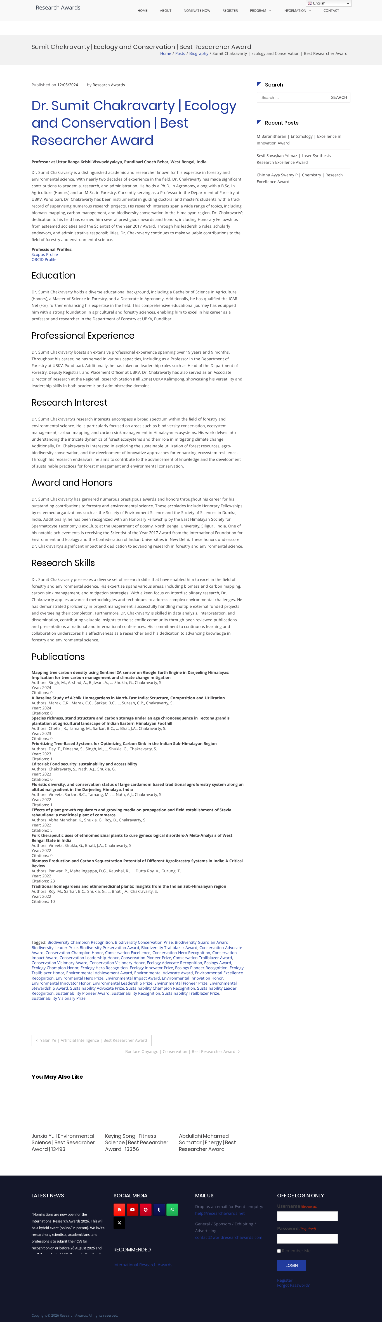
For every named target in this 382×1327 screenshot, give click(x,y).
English (318, 3)
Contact (331, 10)
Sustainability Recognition (136, 993)
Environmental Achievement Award (99, 972)
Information (295, 10)
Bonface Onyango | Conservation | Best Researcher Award (180, 1051)
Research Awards (58, 7)
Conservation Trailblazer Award (202, 957)
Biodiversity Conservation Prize (144, 942)
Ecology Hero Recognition (104, 967)
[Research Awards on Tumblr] (159, 1210)
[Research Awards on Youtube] (132, 1210)
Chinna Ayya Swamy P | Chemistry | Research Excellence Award (300, 178)
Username (297, 1206)
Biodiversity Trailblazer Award (169, 947)
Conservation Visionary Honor (117, 962)
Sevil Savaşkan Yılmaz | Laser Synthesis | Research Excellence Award (295, 159)
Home (143, 10)
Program (258, 10)
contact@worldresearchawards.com (228, 1237)
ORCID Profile (44, 259)
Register (230, 10)
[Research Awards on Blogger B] (119, 1210)
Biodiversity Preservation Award (109, 947)
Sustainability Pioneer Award (83, 993)
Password (296, 1229)
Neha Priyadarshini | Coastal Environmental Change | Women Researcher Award (207, 1145)
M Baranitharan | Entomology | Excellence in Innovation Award (299, 140)
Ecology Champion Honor (55, 967)
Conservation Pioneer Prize (146, 957)
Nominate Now (197, 10)
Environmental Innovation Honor (192, 978)
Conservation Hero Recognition (181, 952)
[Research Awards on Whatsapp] (172, 1210)
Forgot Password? (293, 1285)
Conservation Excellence (127, 952)
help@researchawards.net (220, 1213)
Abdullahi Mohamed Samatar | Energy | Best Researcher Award (133, 1142)
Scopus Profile (45, 254)
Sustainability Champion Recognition (160, 988)
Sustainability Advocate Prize (97, 988)
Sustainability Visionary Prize (59, 998)
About (165, 10)
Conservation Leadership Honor (89, 957)
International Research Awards (143, 1264)
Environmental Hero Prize (79, 978)
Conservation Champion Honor (74, 952)
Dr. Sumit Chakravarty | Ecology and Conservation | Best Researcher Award (134, 123)
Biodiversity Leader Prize (55, 947)
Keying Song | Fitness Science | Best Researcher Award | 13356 (63, 1142)
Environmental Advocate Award (163, 972)
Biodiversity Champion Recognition (80, 942)
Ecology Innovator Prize (151, 967)
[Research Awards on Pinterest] (146, 1210)
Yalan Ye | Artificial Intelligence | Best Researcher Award (93, 1040)
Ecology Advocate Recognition (174, 962)
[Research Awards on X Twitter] (119, 1223)
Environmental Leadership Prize (122, 983)
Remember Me (296, 1250)
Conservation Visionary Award (60, 962)
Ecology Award (217, 962)
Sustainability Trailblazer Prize (190, 993)
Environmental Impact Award (132, 978)
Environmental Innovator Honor (61, 983)
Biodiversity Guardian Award (201, 942)
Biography (198, 53)
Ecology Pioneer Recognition (201, 967)
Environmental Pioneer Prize (180, 983)
